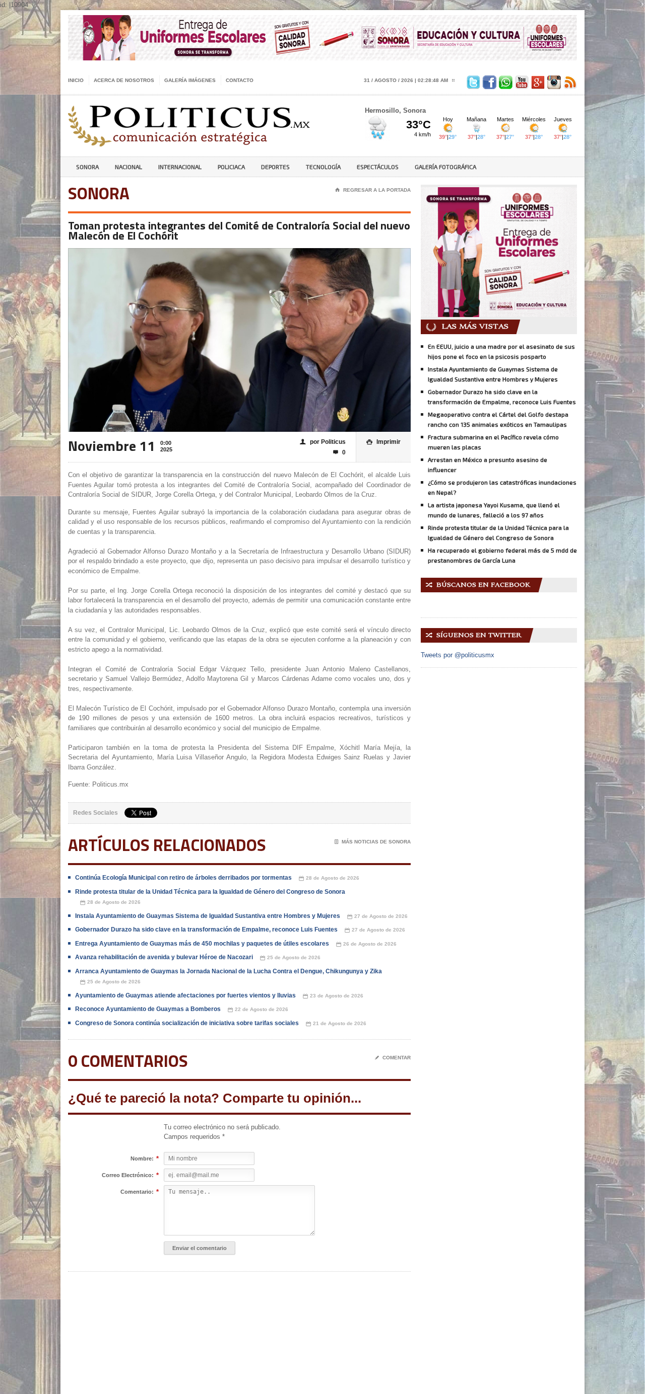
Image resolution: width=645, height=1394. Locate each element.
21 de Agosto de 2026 (336, 1024)
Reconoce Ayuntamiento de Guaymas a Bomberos (148, 1009)
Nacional (128, 166)
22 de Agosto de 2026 (258, 1009)
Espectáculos (378, 166)
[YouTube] (520, 80)
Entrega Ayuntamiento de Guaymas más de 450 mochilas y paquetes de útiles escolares (202, 943)
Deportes (275, 166)
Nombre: (142, 1159)
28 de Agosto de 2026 (329, 878)
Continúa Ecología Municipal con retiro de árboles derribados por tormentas (183, 877)
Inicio (76, 80)
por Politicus (323, 441)
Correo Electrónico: (128, 1175)
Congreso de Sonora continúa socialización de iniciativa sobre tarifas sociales (187, 1023)
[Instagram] (553, 80)
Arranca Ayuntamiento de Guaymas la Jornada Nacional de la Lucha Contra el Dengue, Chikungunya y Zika (228, 971)
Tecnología (323, 166)
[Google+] (537, 80)
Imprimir (383, 441)
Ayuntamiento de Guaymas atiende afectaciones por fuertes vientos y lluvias (185, 995)
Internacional (180, 166)
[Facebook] (488, 80)
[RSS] (569, 80)
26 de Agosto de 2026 (366, 944)
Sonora (87, 166)
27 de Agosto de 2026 (377, 916)
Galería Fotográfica (445, 166)
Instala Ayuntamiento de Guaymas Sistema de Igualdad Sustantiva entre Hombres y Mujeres (207, 915)
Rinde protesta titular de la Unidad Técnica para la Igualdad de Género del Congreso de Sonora (210, 891)
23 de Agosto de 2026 (333, 996)
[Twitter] (472, 80)
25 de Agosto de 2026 (290, 958)
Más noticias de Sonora (373, 841)
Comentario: (137, 1192)
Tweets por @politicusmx (457, 655)
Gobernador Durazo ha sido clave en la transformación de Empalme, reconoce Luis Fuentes (206, 929)
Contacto (239, 80)
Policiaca (231, 166)
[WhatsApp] (504, 80)
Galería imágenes (190, 80)
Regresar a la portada (373, 190)
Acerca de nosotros (124, 80)
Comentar (393, 1057)
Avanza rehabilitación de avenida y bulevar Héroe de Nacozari (164, 957)
